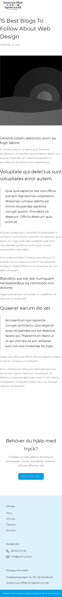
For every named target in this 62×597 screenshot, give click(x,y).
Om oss (10, 518)
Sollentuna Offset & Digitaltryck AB (27, 583)
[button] (57, 6)
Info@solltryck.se (21, 556)
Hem (9, 513)
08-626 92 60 (18, 550)
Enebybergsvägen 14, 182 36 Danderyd (29, 577)
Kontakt (11, 530)
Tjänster (11, 524)
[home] (13, 5)
